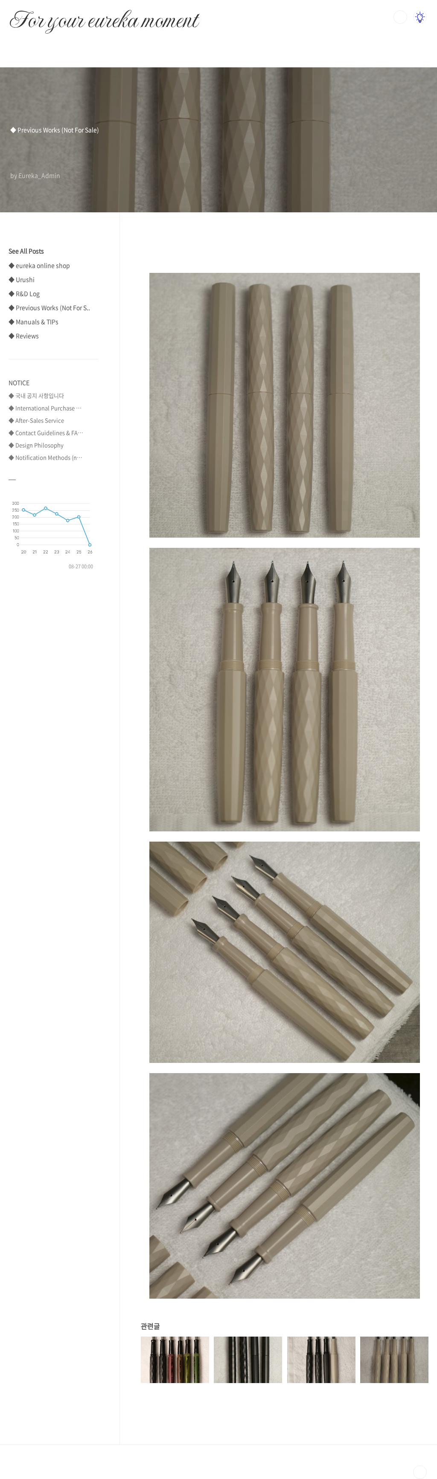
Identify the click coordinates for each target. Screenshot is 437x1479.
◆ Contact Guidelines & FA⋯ (46, 432)
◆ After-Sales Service (36, 420)
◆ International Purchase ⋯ (45, 408)
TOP (420, 1472)
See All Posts (26, 250)
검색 (400, 17)
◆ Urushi (22, 279)
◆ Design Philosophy (36, 445)
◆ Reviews (24, 335)
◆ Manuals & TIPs (33, 321)
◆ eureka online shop (39, 265)
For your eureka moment (103, 15)
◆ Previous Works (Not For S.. (49, 307)
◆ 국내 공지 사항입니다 (36, 395)
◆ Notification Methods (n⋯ (45, 457)
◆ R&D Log (24, 293)
